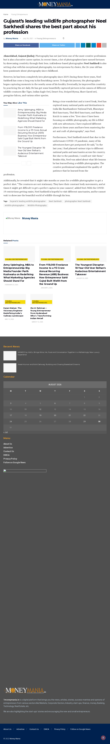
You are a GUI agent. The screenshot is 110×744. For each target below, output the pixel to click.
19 (40, 415)
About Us (7, 444)
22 (85, 415)
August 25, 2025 (82, 278)
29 (85, 421)
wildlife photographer (14, 205)
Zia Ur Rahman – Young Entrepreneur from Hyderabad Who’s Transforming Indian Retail (40, 313)
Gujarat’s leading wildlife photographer (28, 201)
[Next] (29, 163)
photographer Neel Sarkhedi (78, 201)
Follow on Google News (14, 462)
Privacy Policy (10, 459)
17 (11, 415)
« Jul (5, 432)
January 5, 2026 (46, 288)
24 (11, 421)
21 (70, 415)
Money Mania (12, 38)
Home (5, 14)
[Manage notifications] (103, 737)
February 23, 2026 (11, 285)
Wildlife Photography (37, 205)
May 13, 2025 (9, 319)
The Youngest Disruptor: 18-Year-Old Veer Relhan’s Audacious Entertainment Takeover (32, 152)
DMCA (6, 455)
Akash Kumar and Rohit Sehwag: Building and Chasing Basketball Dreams (49, 364)
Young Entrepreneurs (19, 14)
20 (55, 415)
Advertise (8, 447)
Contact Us (8, 451)
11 (25, 409)
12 (40, 409)
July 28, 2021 (28, 38)
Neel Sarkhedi (55, 201)
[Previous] (24, 163)
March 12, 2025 (37, 322)
